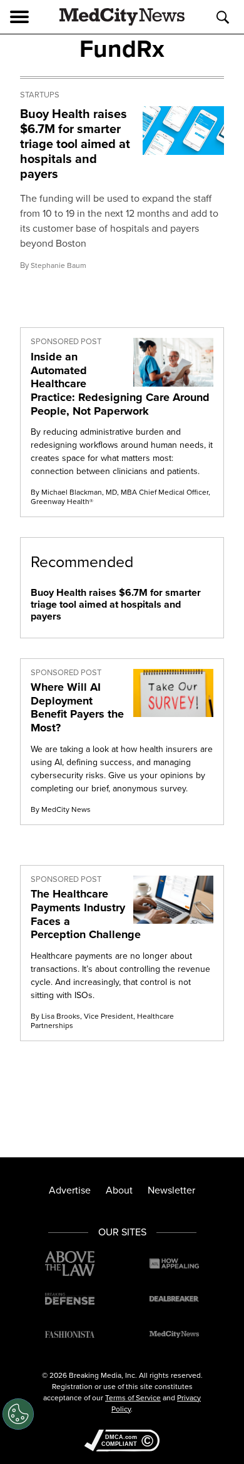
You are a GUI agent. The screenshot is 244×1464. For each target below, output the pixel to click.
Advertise (70, 1190)
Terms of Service (133, 1397)
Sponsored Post (66, 341)
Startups (39, 95)
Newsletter (171, 1190)
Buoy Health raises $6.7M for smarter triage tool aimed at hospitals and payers (75, 143)
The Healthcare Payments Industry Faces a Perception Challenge (86, 914)
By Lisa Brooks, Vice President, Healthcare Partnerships (102, 1021)
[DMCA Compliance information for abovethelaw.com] (122, 1442)
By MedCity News (61, 809)
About (119, 1190)
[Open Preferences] (18, 1414)
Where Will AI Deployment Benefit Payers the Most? (77, 707)
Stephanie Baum (58, 265)
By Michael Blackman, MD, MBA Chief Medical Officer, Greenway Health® (120, 497)
